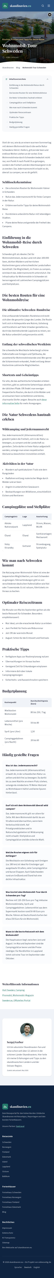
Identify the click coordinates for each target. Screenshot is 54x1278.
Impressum (7, 1228)
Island (4, 1161)
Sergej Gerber (15, 1042)
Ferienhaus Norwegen (11, 1197)
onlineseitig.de (44, 1262)
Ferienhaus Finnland (10, 1202)
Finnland (5, 1152)
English (37, 1267)
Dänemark (6, 1156)
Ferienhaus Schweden (11, 1192)
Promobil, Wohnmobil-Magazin (18, 995)
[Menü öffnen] (49, 6)
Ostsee (5, 1171)
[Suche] (42, 5)
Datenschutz (7, 1233)
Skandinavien (8, 67)
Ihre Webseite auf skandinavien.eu (17, 1247)
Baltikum (6, 1176)
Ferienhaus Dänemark (11, 1207)
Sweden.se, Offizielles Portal (16, 1000)
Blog (18, 67)
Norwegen (6, 1147)
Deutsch (27, 1267)
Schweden (6, 1142)
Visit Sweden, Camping (13, 990)
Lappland (6, 1166)
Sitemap (6, 1242)
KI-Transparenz (8, 1237)
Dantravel (20, 1126)
